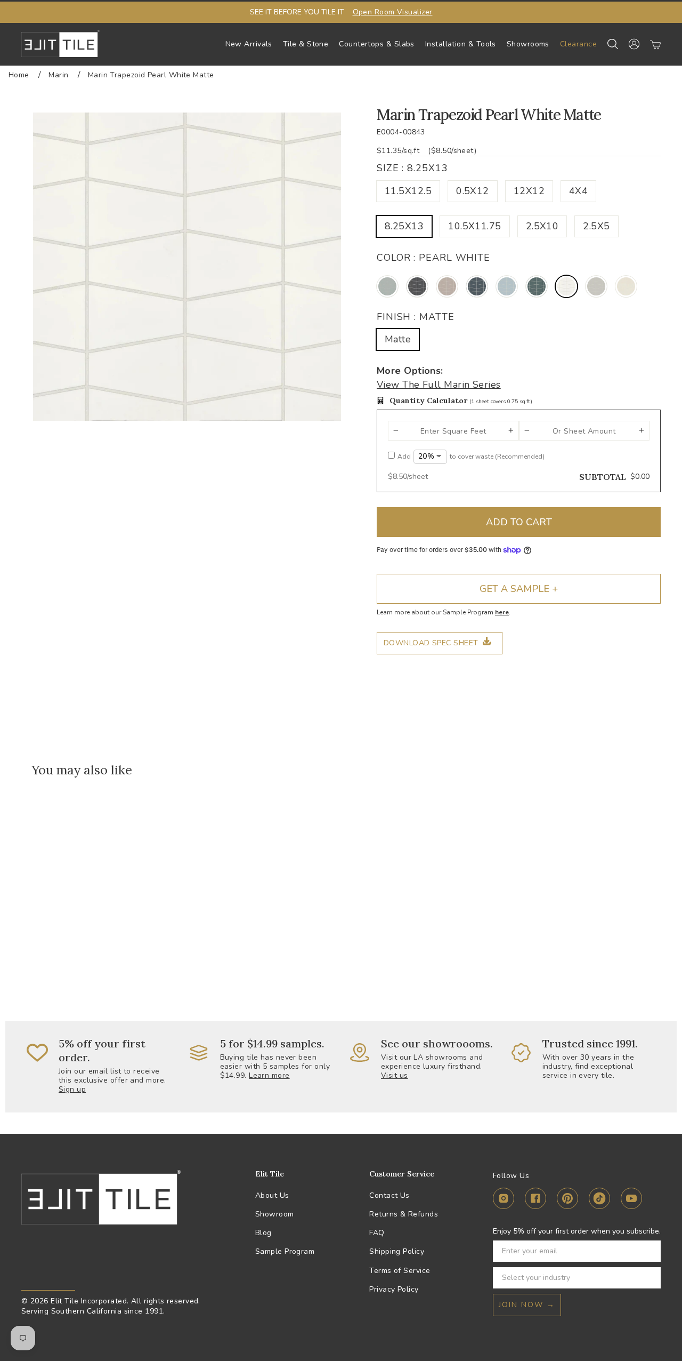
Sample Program (284, 1251)
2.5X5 (596, 226)
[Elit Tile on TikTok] (599, 1200)
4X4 (578, 191)
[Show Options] (650, 1278)
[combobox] (573, 1278)
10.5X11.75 (474, 226)
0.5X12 (472, 191)
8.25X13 (404, 226)
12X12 (529, 191)
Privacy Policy (393, 1289)
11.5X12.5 (408, 191)
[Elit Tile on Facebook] (535, 1200)
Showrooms (528, 44)
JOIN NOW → (527, 1305)
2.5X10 (542, 226)
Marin (58, 75)
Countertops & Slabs (377, 44)
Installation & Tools (460, 44)
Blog (263, 1233)
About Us (272, 1195)
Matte (398, 339)
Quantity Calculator (460, 400)
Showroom (274, 1214)
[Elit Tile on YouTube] (631, 1200)
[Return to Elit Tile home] (60, 43)
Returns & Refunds (403, 1214)
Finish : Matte (415, 316)
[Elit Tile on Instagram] (503, 1200)
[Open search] (612, 44)
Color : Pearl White (433, 257)
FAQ (376, 1233)
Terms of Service (399, 1271)
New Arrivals (248, 44)
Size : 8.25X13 (412, 168)
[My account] (634, 44)
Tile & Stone (305, 44)
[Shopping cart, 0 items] (655, 44)
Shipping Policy (396, 1251)
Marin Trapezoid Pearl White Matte (151, 75)
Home (19, 75)
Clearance (578, 44)
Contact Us (389, 1195)
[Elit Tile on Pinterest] (567, 1200)
